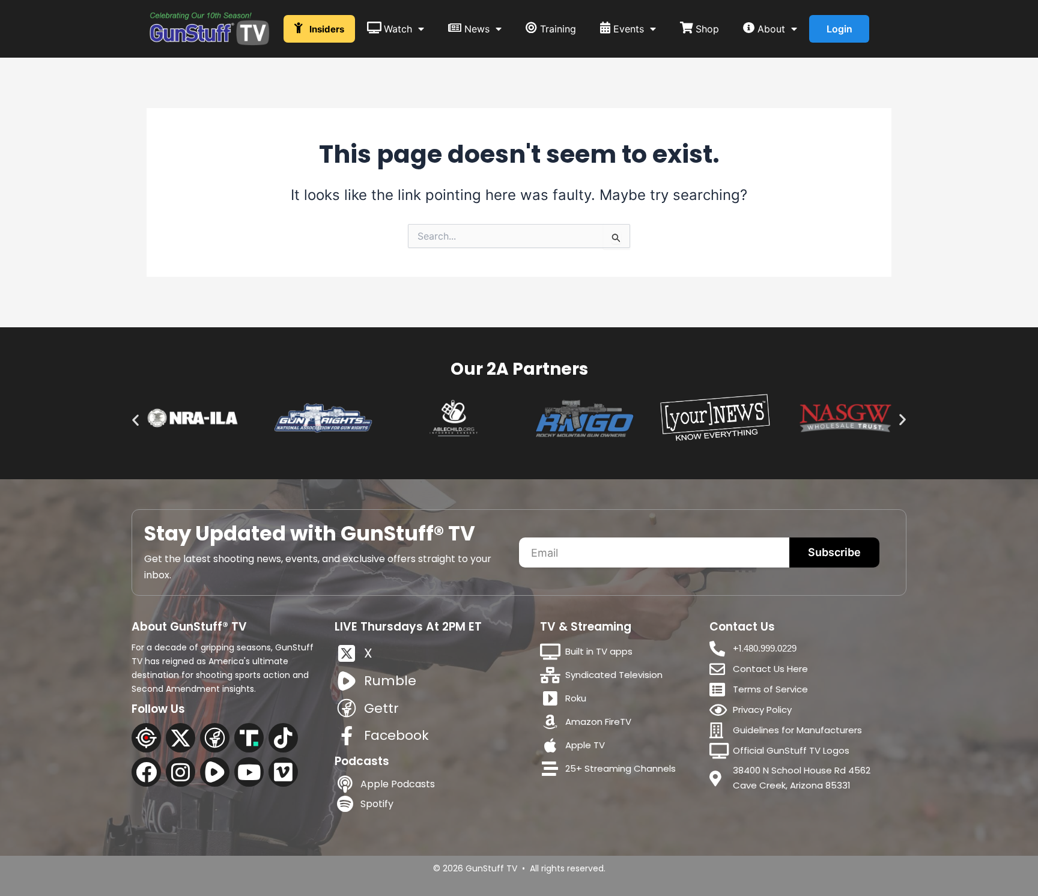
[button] (135, 420)
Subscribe (834, 552)
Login (839, 29)
